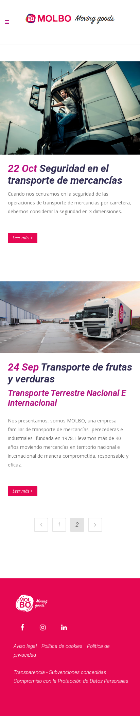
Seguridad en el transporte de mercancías (65, 174)
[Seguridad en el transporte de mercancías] (70, 108)
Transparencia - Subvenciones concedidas (60, 672)
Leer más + (23, 238)
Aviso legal (25, 646)
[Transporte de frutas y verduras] (70, 317)
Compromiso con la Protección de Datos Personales (71, 681)
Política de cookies (61, 646)
